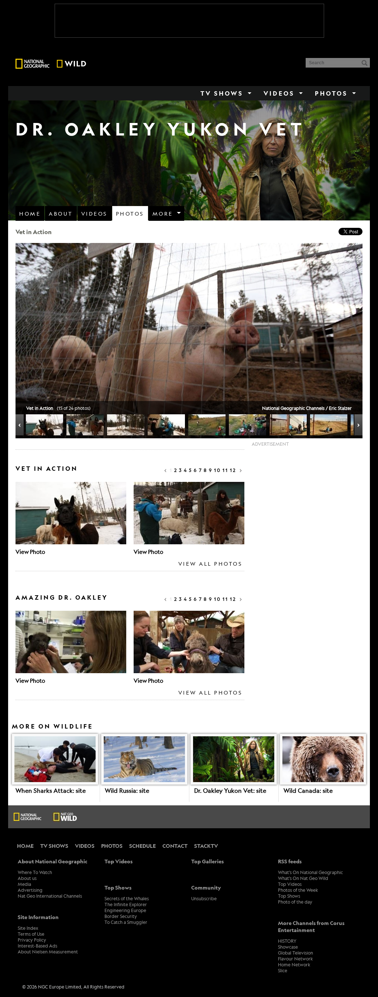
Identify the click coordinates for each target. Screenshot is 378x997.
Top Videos (290, 884)
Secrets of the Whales (126, 898)
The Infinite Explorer (125, 904)
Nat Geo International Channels (50, 896)
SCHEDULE (142, 845)
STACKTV (206, 845)
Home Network (294, 964)
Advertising (30, 890)
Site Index (28, 928)
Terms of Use (31, 934)
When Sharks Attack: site (51, 790)
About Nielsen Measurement (48, 952)
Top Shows (289, 896)
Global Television (295, 953)
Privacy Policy (32, 940)
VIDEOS (84, 845)
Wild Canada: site (308, 790)
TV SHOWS (54, 845)
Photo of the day (295, 902)
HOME (25, 845)
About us (27, 878)
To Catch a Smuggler (125, 922)
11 (225, 470)
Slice (282, 970)
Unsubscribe (204, 898)
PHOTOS (112, 845)
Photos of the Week (298, 890)
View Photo (30, 551)
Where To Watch (35, 872)
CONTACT (175, 845)
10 (217, 470)
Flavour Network (295, 959)
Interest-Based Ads (37, 946)
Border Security (120, 916)
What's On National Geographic (310, 872)
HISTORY (287, 941)
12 (233, 470)
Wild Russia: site (127, 790)
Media (24, 884)
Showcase (288, 947)
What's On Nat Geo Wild (303, 878)
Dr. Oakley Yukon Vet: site (230, 790)
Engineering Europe (125, 910)
